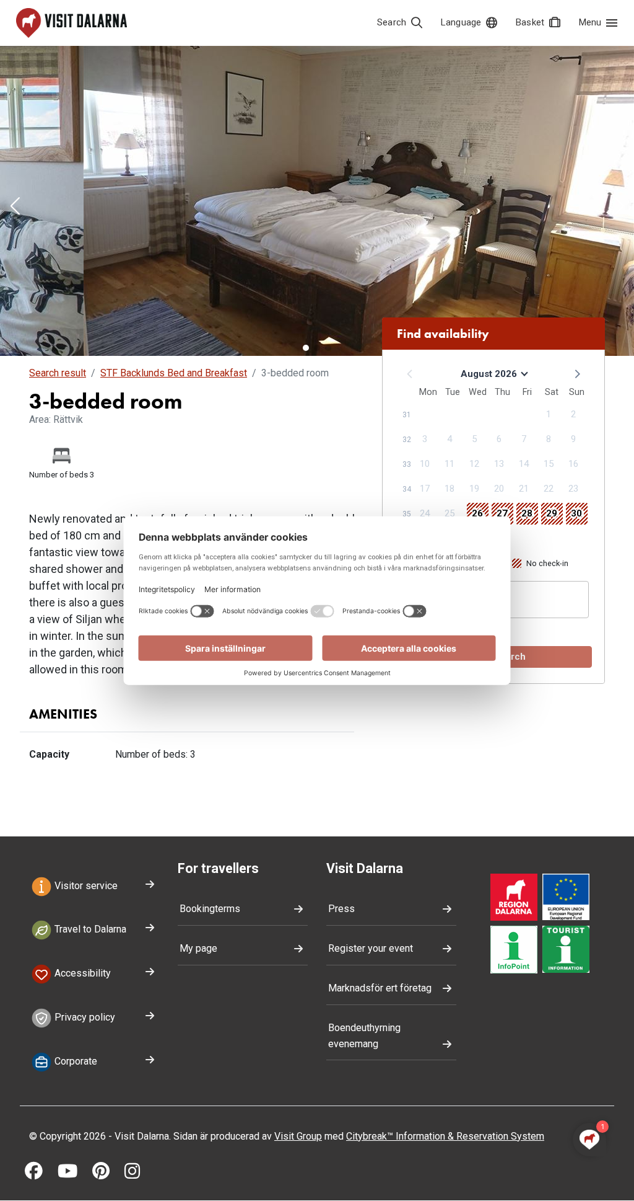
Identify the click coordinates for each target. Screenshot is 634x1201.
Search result (57, 373)
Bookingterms (210, 909)
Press (341, 909)
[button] (15, 207)
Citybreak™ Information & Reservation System (445, 1136)
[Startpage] (71, 23)
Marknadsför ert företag (380, 988)
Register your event (370, 948)
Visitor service (85, 886)
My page (198, 948)
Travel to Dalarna (89, 930)
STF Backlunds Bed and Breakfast (173, 373)
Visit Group (298, 1136)
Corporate (74, 1061)
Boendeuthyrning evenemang (364, 1036)
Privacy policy (83, 1017)
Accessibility (81, 974)
